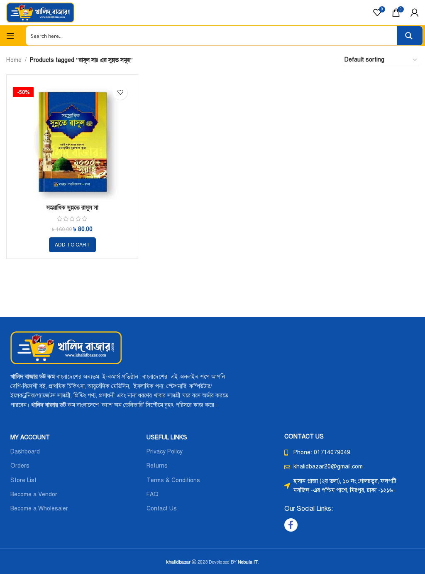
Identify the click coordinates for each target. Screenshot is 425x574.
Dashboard (25, 451)
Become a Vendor (33, 494)
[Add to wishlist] (120, 92)
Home (14, 60)
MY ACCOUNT (30, 437)
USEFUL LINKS (167, 437)
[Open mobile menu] (10, 35)
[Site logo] (40, 12)
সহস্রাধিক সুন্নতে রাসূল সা (72, 207)
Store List (23, 480)
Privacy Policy (165, 451)
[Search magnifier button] (410, 35)
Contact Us (162, 508)
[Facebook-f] (291, 525)
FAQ (153, 494)
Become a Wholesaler (39, 508)
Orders (19, 465)
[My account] (414, 12)
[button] (72, 244)
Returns (157, 465)
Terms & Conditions (173, 480)
